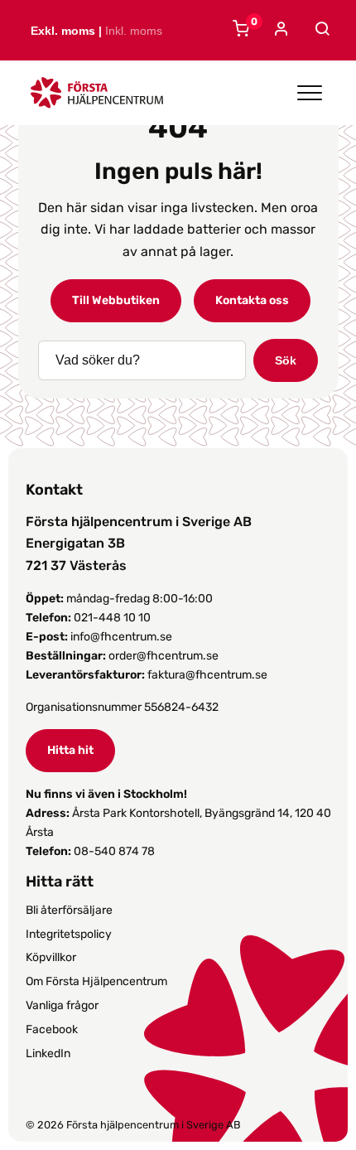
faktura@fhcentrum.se (207, 675)
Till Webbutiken (116, 300)
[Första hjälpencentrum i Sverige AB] (97, 97)
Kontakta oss (252, 300)
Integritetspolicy (69, 934)
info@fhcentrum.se (121, 637)
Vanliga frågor (62, 1005)
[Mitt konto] (279, 30)
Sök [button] (285, 360)
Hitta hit (70, 750)
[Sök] (320, 29)
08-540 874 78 (114, 851)
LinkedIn (48, 1053)
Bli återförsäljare (69, 910)
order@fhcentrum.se (163, 656)
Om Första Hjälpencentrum (96, 981)
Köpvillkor (51, 957)
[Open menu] (309, 93)
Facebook (52, 1029)
